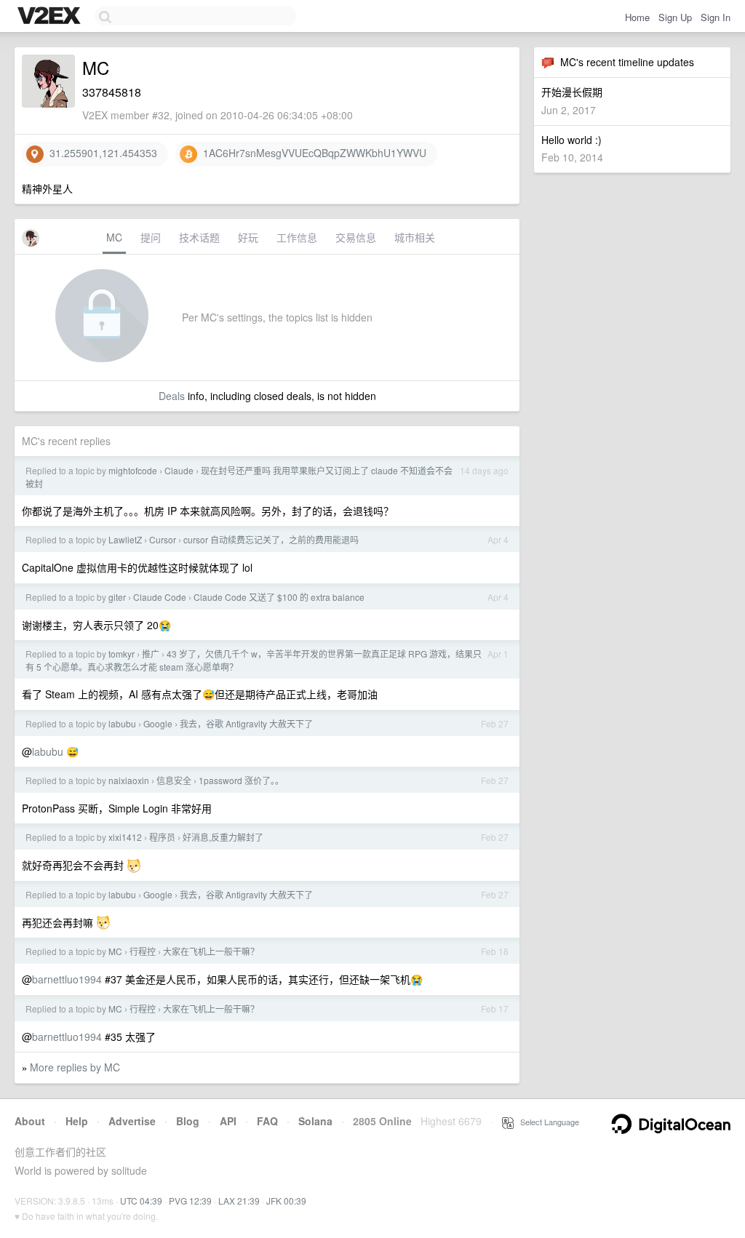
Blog (187, 1121)
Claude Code (159, 597)
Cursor (162, 539)
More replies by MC (75, 1067)
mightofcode (132, 470)
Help (76, 1121)
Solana (315, 1121)
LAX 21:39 (239, 1200)
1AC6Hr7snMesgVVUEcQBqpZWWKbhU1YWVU (311, 152)
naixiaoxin (128, 780)
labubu (122, 723)
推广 (150, 653)
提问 (150, 237)
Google (157, 723)
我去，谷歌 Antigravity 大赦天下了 (246, 723)
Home (637, 17)
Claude (179, 470)
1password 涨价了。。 (241, 780)
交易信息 (355, 237)
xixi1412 (125, 837)
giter (117, 597)
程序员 (162, 837)
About (30, 1121)
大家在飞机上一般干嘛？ (211, 951)
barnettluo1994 (67, 979)
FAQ (267, 1121)
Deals (172, 395)
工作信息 (296, 237)
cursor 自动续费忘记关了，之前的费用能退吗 (271, 539)
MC (114, 237)
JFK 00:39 (286, 1200)
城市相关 (414, 237)
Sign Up (675, 17)
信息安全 (173, 780)
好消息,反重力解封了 (223, 837)
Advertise (132, 1121)
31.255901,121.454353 (100, 152)
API (228, 1121)
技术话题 (199, 237)
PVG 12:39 (190, 1200)
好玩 (248, 237)
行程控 (143, 951)
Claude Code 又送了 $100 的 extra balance (279, 597)
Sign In (715, 17)
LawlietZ (125, 539)
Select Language (546, 1121)
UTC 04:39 (141, 1200)
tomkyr (121, 653)
